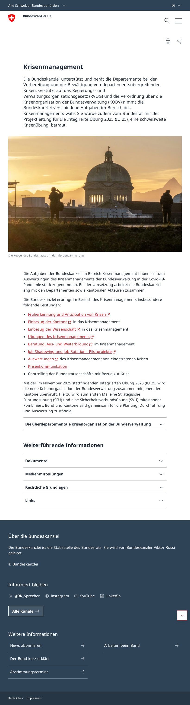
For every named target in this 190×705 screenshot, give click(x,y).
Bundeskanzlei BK (37, 16)
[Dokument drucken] (167, 41)
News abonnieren (25, 645)
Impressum (34, 698)
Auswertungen (41, 358)
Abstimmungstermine (29, 671)
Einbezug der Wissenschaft (52, 329)
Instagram (60, 595)
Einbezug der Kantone (47, 321)
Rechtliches (15, 698)
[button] (182, 615)
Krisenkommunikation (47, 366)
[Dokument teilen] (178, 41)
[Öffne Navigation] (178, 20)
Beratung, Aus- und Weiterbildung (58, 344)
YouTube (87, 595)
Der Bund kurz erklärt (29, 658)
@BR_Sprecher (27, 595)
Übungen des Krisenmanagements (59, 336)
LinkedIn (113, 595)
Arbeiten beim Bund (122, 645)
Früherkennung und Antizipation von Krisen (67, 314)
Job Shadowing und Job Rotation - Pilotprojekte (70, 351)
